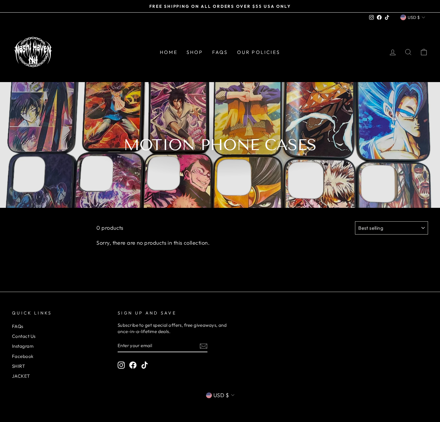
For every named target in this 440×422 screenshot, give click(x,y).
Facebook (23, 356)
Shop (194, 52)
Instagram (23, 346)
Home (168, 52)
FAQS (220, 52)
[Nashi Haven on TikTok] (144, 364)
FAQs (17, 326)
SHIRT (18, 366)
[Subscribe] (203, 346)
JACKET (21, 376)
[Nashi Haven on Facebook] (132, 364)
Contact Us (24, 336)
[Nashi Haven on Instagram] (121, 364)
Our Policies (258, 52)
